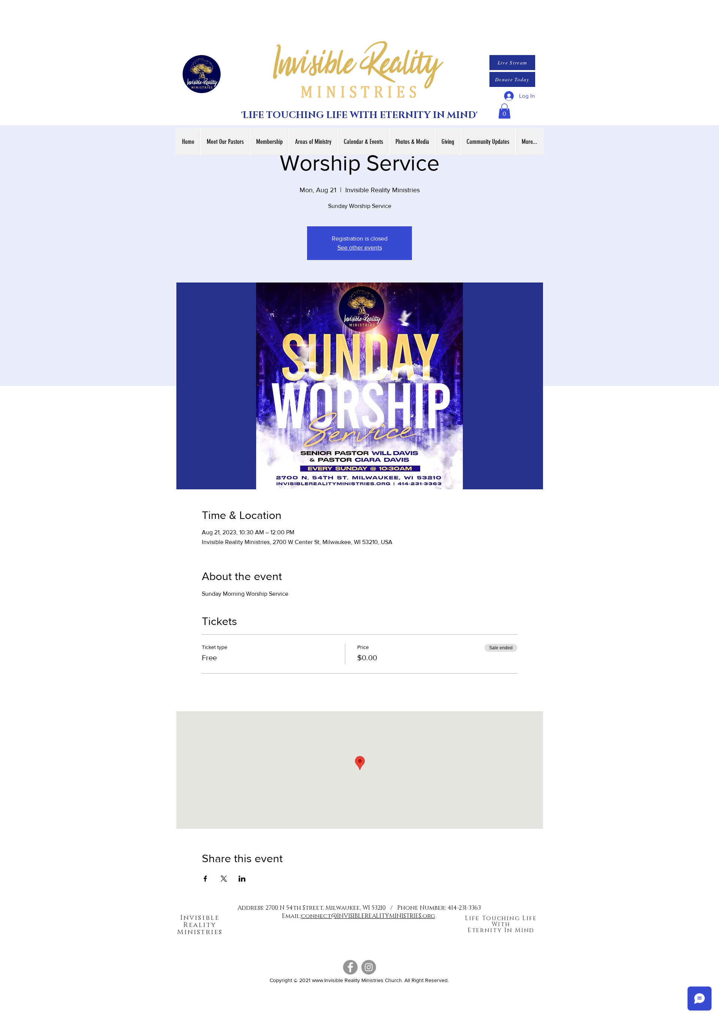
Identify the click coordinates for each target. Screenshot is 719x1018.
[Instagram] (368, 967)
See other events (359, 247)
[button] (504, 111)
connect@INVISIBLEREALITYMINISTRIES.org (368, 916)
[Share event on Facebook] (205, 879)
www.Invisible (327, 980)
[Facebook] (350, 967)
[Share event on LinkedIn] (242, 879)
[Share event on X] (223, 879)
